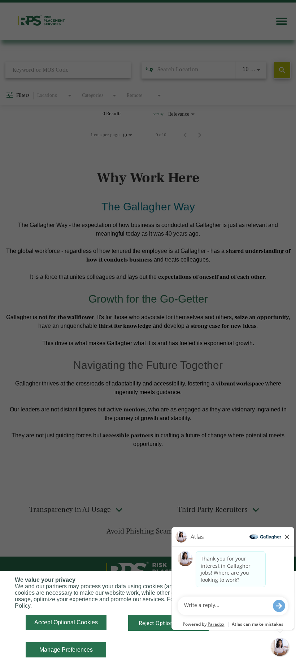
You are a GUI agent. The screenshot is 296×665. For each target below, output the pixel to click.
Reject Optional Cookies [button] (169, 622)
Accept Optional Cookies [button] (66, 622)
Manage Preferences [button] (66, 650)
